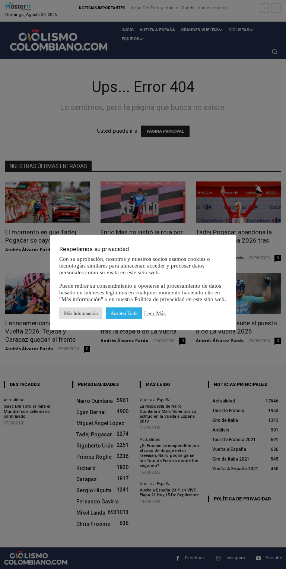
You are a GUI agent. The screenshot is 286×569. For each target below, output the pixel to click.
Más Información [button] (81, 313)
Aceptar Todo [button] (124, 313)
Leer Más (155, 313)
